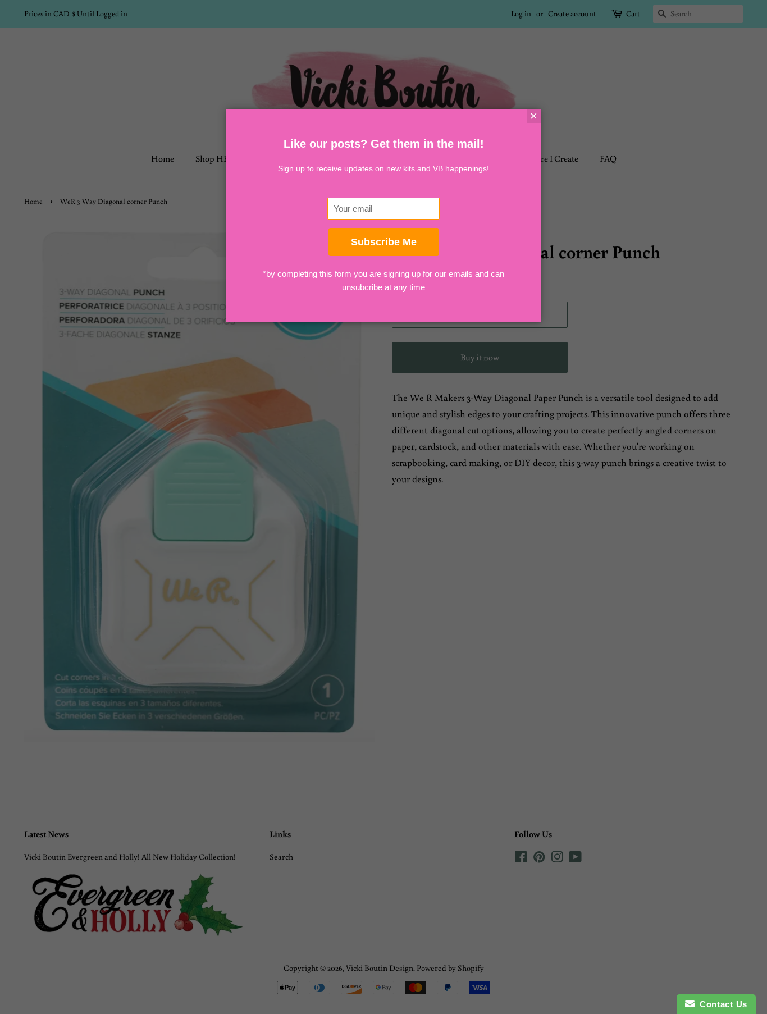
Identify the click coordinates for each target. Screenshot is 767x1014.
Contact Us (721, 1004)
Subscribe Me (384, 242)
